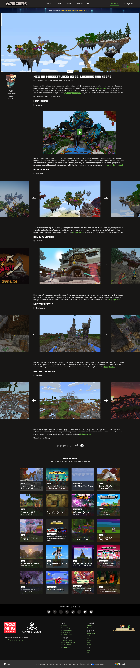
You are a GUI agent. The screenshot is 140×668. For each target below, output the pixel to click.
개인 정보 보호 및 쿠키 (42, 664)
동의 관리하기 (22, 640)
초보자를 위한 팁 (91, 633)
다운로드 (89, 642)
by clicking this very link (72, 93)
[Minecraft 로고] (16, 4)
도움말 (88, 636)
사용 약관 (64, 664)
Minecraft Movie (65, 647)
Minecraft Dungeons (66, 630)
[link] (49, 612)
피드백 (88, 638)
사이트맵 (89, 640)
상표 (70, 664)
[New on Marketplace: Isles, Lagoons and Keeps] (79, 132)
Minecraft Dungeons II (67, 628)
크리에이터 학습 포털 (66, 640)
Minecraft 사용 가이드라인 (10, 640)
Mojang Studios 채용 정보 (68, 642)
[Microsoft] (120, 664)
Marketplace (101, 88)
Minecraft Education (66, 635)
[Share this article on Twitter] (70, 445)
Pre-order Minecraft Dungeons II (75, 10)
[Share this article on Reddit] (76, 445)
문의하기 (89, 645)
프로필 (88, 650)
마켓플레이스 (90, 625)
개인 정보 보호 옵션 (99, 664)
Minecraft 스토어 (91, 628)
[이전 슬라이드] (34, 199)
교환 (88, 652)
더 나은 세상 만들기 (66, 645)
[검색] (123, 4)
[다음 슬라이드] (106, 199)
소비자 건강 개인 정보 (55, 664)
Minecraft (64, 625)
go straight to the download (112, 165)
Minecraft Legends (66, 632)
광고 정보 (75, 664)
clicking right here (113, 300)
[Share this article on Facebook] (82, 445)
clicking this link (78, 232)
